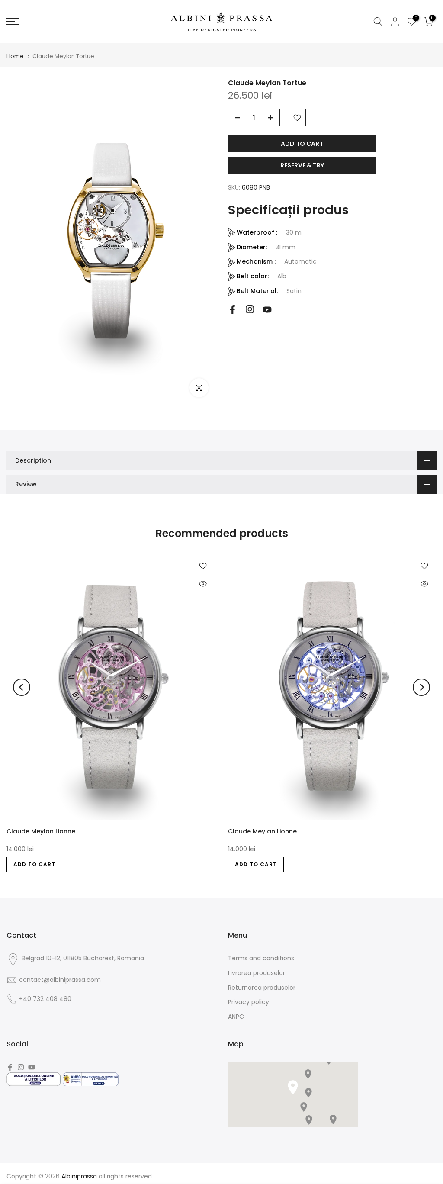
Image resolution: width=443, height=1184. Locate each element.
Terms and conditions (261, 958)
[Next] (421, 687)
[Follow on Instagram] (250, 309)
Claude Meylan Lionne (40, 831)
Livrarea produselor (256, 972)
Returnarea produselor (261, 987)
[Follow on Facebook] (232, 309)
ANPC (236, 1016)
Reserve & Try (302, 165)
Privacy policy (248, 1001)
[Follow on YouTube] (267, 309)
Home (15, 56)
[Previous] (21, 687)
